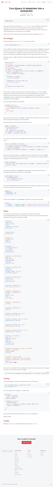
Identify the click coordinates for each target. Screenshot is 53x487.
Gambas (16, 461)
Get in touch (26, 442)
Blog (43, 2)
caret (29, 453)
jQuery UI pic (18, 474)
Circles (16, 465)
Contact (49, 2)
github (42, 34)
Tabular (16, 457)
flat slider (30, 455)
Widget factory (20, 41)
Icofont (16, 455)
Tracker (42, 453)
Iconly (16, 453)
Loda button (17, 467)
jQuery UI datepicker (26, 26)
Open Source (31, 2)
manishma (34, 423)
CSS (32, 15)
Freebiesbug (12, 423)
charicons (30, 457)
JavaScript (23, 15)
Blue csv (16, 463)
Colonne (16, 472)
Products (23, 2)
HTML (28, 15)
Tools (38, 2)
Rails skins (17, 459)
